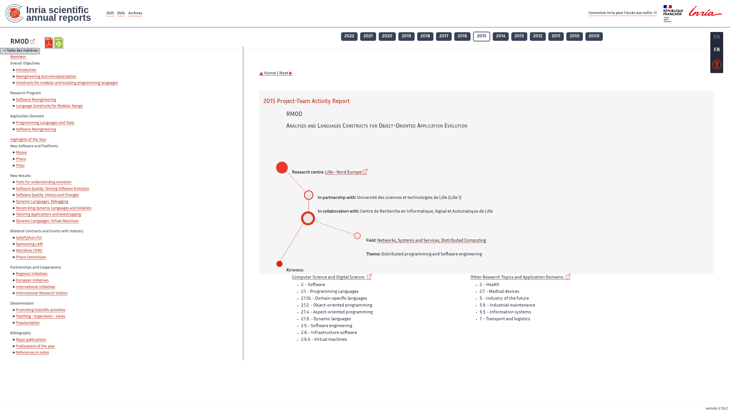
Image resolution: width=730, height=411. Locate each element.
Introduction (26, 70)
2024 (121, 13)
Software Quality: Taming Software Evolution (52, 189)
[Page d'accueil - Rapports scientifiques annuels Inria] (52, 13)
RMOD (19, 42)
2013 (519, 36)
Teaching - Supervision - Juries (40, 316)
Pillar (20, 166)
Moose (21, 152)
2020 (387, 36)
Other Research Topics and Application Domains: (518, 277)
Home (269, 73)
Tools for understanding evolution (44, 182)
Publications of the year (35, 346)
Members (18, 57)
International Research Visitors (42, 293)
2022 (349, 36)
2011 (556, 36)
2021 (368, 36)
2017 (443, 36)
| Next (283, 73)
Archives (135, 13)
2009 (594, 36)
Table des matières (22, 51)
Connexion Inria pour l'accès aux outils (621, 13)
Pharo (21, 159)
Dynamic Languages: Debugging (42, 202)
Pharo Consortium (31, 257)
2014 (500, 36)
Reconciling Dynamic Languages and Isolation (54, 208)
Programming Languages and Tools (45, 123)
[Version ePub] (59, 43)
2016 (462, 36)
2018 (425, 36)
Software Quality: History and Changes (47, 195)
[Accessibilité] (717, 66)
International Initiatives (35, 287)
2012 (537, 36)
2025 (110, 13)
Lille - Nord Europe (343, 172)
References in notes (32, 352)
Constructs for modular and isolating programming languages (67, 83)
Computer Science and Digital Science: (329, 277)
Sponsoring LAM (29, 244)
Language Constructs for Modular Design (49, 106)
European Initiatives (32, 280)
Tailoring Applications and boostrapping (48, 214)
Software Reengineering (36, 100)
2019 (406, 36)
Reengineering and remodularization (46, 76)
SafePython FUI (29, 238)
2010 (574, 36)
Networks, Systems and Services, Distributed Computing (431, 241)
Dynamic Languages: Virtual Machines (47, 221)
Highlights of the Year (28, 140)
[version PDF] (50, 43)
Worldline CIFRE (29, 251)
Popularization (28, 323)
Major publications (31, 340)
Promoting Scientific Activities (40, 310)
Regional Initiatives (32, 274)
